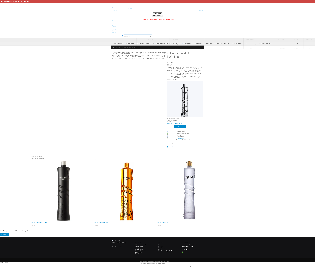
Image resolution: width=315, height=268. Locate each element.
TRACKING (114, 29)
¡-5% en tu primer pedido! (141, 245)
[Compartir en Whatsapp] (172, 147)
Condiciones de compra (187, 246)
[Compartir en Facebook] (167, 147)
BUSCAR (114, 32)
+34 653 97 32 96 (180, 138)
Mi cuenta (160, 246)
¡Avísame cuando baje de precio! (175, 123)
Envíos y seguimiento (140, 248)
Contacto (137, 254)
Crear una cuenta (162, 245)
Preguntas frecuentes (140, 251)
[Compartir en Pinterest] (171, 147)
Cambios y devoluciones (188, 248)
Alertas (160, 249)
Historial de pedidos (163, 248)
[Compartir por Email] (174, 147)
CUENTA (114, 26)
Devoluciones (138, 252)
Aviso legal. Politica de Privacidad (190, 245)
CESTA (113, 23)
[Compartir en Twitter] (169, 147)
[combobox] (137, 36)
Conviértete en (165, 251)
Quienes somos (139, 246)
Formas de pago (139, 249)
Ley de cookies (185, 249)
